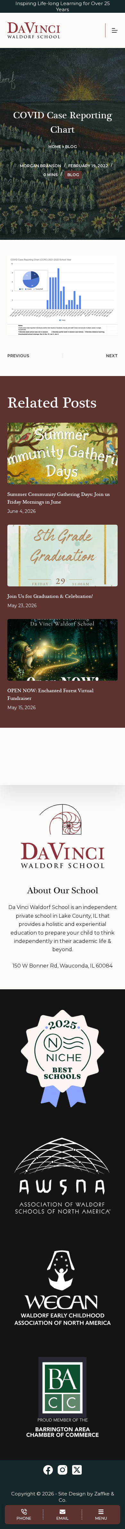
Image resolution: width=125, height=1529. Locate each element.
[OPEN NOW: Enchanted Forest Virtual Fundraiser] (62, 650)
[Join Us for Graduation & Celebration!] (62, 555)
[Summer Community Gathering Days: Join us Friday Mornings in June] (62, 453)
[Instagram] (62, 1470)
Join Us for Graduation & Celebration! (50, 596)
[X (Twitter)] (77, 1470)
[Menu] (115, 30)
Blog (71, 146)
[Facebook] (48, 1470)
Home (54, 146)
